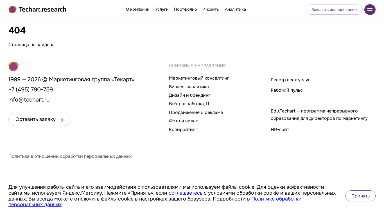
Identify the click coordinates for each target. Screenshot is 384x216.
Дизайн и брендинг (189, 95)
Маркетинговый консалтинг (199, 78)
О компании (138, 9)
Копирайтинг (183, 129)
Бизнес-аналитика (189, 87)
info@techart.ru (29, 99)
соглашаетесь (185, 193)
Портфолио (185, 9)
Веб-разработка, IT (189, 104)
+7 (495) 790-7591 (31, 89)
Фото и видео (183, 121)
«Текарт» (123, 79)
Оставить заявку (35, 119)
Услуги (162, 9)
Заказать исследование (334, 9)
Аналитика (235, 9)
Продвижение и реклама (196, 112)
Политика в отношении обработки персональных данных (70, 156)
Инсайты (211, 9)
